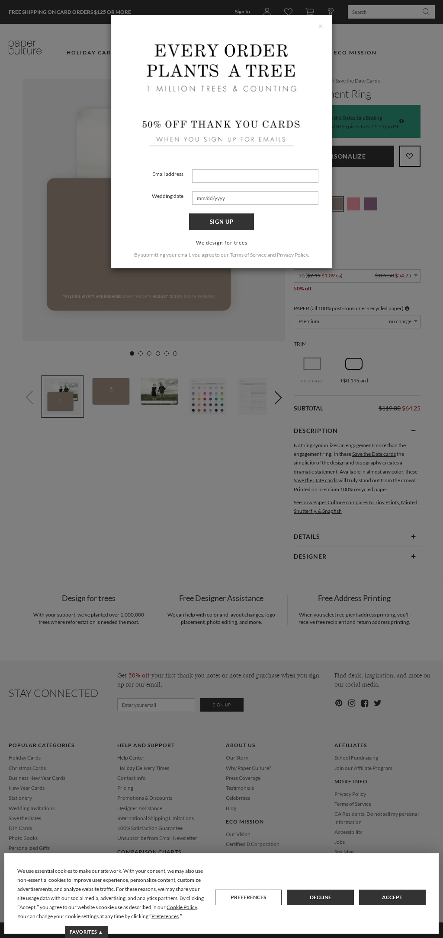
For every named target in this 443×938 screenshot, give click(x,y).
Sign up (222, 221)
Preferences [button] (165, 916)
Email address (167, 174)
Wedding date (167, 196)
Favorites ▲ (86, 932)
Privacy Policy (292, 254)
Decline (320, 897)
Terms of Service (248, 254)
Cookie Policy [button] (182, 907)
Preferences (248, 897)
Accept (392, 897)
